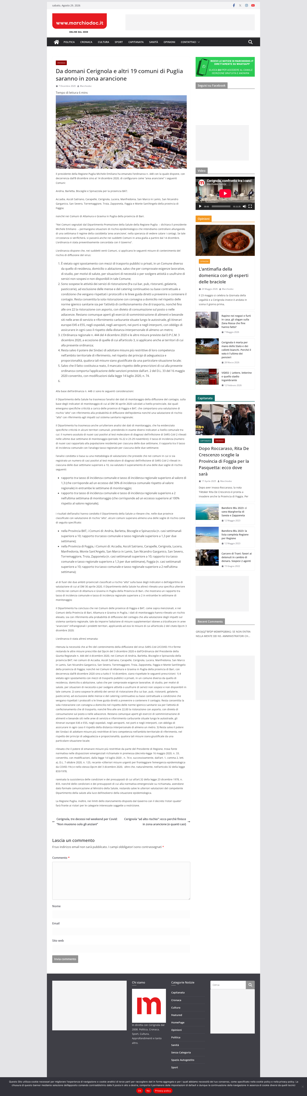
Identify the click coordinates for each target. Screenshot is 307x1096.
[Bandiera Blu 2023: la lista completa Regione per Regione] (207, 537)
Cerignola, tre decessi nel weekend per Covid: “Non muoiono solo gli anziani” (86, 821)
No (148, 1090)
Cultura (103, 42)
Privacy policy (163, 1090)
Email (56, 923)
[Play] (200, 206)
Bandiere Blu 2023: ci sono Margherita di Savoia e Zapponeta (234, 511)
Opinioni (169, 42)
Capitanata (136, 42)
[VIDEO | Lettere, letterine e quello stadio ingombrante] (207, 379)
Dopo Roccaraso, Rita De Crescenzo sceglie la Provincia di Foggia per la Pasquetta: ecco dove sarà (224, 461)
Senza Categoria (181, 1052)
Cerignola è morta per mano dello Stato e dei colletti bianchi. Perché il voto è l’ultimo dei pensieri (236, 350)
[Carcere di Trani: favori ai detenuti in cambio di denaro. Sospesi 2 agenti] (207, 560)
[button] (198, 42)
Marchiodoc (86, 85)
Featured (176, 1015)
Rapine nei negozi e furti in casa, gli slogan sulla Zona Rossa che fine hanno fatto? (236, 321)
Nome (56, 906)
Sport (119, 42)
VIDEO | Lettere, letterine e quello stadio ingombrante (237, 376)
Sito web (58, 941)
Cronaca (86, 42)
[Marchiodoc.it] (56, 42)
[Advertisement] (190, 22)
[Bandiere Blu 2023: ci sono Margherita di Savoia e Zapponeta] (207, 514)
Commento (61, 858)
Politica (69, 42)
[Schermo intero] (250, 206)
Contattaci (188, 42)
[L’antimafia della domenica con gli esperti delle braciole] (225, 240)
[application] (225, 193)
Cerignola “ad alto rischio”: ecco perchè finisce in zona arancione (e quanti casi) (155, 821)
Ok (139, 1090)
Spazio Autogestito (182, 1060)
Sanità (153, 42)
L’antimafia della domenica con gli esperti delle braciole (223, 275)
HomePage (177, 1022)
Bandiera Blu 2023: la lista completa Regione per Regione (235, 534)
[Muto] (244, 206)
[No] (302, 1086)
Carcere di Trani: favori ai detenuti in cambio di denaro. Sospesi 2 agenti (237, 557)
